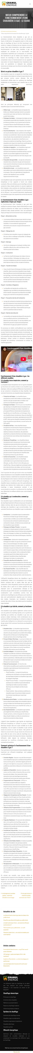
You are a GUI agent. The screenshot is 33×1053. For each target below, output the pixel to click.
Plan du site (16, 1052)
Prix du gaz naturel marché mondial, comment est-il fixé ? (25, 895)
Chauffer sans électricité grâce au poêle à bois (15, 920)
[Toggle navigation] (30, 4)
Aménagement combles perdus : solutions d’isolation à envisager (8, 895)
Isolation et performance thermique (9, 31)
